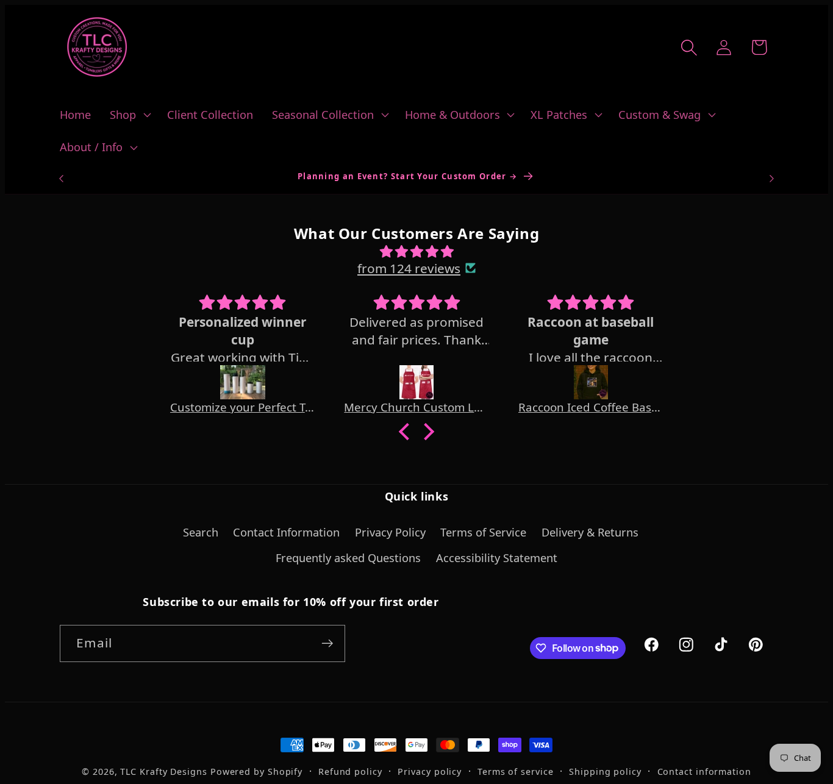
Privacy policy (430, 771)
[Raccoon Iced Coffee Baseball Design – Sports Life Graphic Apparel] (590, 382)
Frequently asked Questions (348, 558)
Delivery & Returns (590, 532)
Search (200, 532)
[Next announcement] (772, 178)
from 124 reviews (408, 268)
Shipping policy (605, 771)
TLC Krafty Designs (163, 771)
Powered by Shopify (256, 771)
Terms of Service (483, 532)
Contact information (704, 771)
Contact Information (286, 532)
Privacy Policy (390, 532)
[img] (416, 251)
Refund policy (350, 771)
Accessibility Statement (496, 558)
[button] (129, 114)
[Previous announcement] (61, 178)
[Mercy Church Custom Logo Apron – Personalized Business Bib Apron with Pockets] (416, 382)
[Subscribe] (327, 643)
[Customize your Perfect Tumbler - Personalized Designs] (242, 382)
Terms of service (515, 771)
